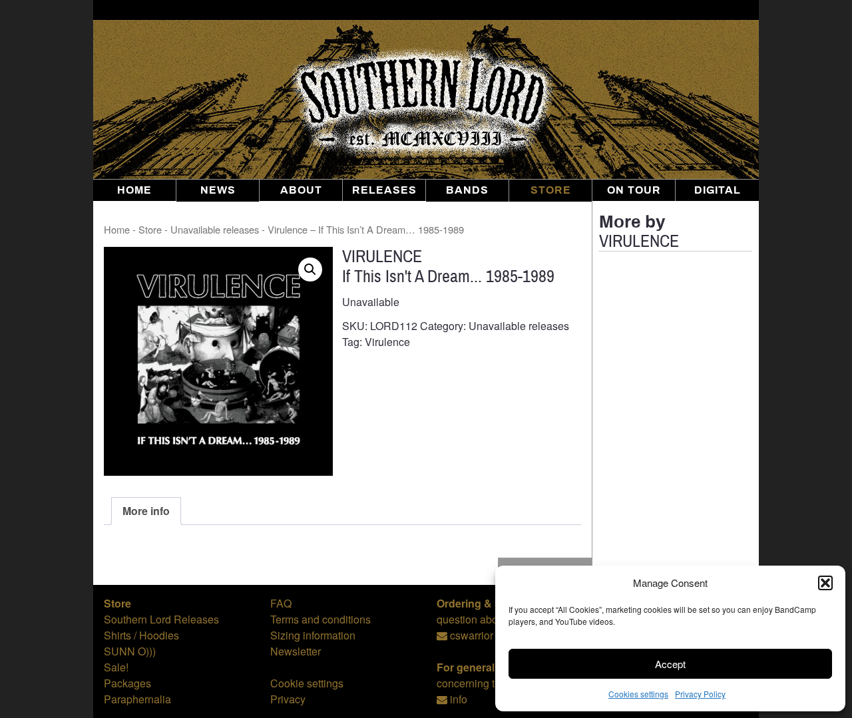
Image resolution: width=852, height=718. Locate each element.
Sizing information (312, 635)
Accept (670, 664)
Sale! (116, 667)
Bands (467, 190)
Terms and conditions (320, 619)
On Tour (634, 190)
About (301, 190)
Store (551, 190)
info (458, 699)
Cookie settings (306, 683)
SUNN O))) (130, 651)
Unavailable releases (214, 229)
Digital (717, 190)
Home (134, 190)
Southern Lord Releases (161, 619)
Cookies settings (638, 693)
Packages (127, 683)
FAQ (281, 603)
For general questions (492, 667)
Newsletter (295, 651)
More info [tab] (146, 510)
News (218, 190)
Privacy (288, 699)
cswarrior (471, 635)
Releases (384, 190)
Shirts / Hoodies (141, 635)
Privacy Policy (700, 693)
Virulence (387, 341)
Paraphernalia (137, 699)
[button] (825, 583)
